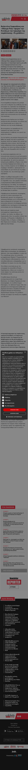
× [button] (24, 352)
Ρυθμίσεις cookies (19, 389)
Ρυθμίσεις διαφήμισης (16, 386)
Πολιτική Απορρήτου (7, 391)
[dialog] (14, 385)
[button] (14, 417)
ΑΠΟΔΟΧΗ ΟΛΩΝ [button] (14, 409)
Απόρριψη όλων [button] (14, 413)
